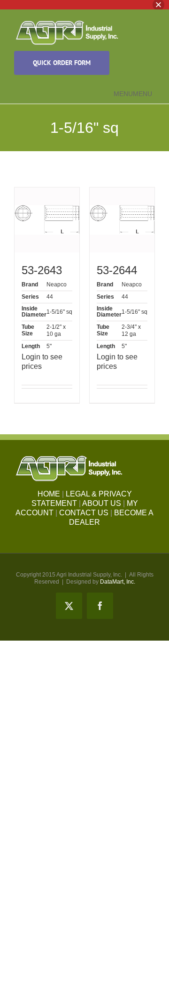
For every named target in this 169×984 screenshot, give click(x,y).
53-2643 (42, 270)
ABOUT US (101, 503)
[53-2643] (47, 219)
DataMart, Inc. (117, 581)
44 (49, 296)
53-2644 (117, 270)
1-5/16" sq (59, 312)
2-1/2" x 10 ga (56, 330)
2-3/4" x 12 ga (131, 330)
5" (49, 346)
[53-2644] (122, 219)
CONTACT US (83, 513)
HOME (49, 494)
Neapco (56, 284)
